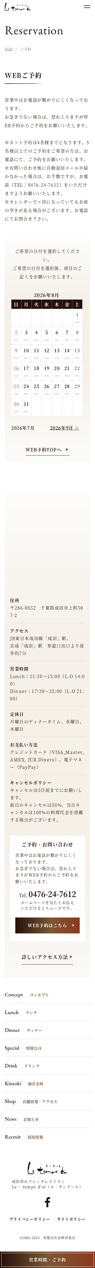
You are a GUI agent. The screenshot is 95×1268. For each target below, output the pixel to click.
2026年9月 (61, 428)
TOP (9, 48)
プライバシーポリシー (29, 1219)
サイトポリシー (71, 1219)
